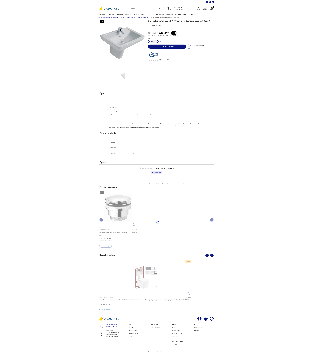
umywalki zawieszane (143, 17)
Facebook (197, 330)
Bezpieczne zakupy (199, 327)
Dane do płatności (155, 327)
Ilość (149, 38)
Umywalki (122, 17)
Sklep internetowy (156, 351)
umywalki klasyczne (131, 17)
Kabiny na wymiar (177, 336)
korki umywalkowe (104, 229)
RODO (130, 336)
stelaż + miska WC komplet (106, 297)
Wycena (174, 344)
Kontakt (131, 327)
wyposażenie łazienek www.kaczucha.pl (108, 17)
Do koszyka (107, 246)
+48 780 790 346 (178, 10)
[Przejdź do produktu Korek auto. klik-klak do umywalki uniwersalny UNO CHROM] (118, 208)
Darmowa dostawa (177, 333)
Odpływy (174, 338)
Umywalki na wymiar (177, 341)
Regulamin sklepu (133, 333)
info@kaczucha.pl (178, 7)
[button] (163, 8)
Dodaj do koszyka (168, 46)
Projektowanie (176, 330)
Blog (173, 327)
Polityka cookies (133, 330)
